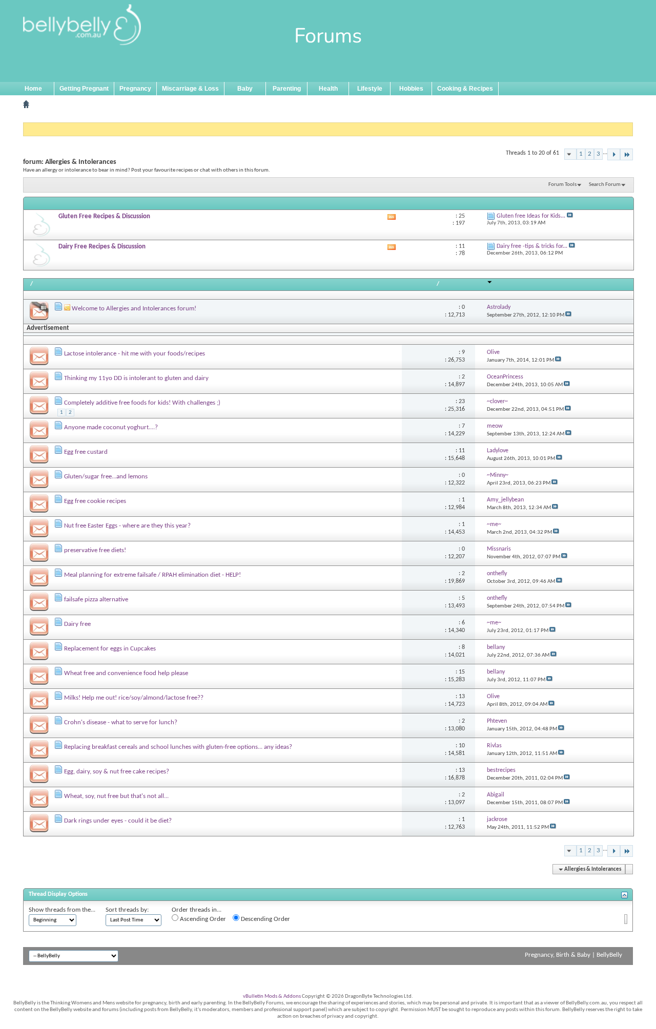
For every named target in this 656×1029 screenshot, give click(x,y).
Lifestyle (369, 88)
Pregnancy (135, 88)
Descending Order (264, 919)
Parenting (287, 88)
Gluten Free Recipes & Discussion (104, 216)
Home (33, 88)
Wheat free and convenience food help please (126, 673)
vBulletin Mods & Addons (272, 996)
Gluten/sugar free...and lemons (106, 476)
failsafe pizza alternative (96, 599)
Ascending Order (202, 919)
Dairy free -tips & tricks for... (532, 246)
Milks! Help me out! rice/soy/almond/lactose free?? (133, 698)
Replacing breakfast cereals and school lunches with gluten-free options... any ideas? (178, 747)
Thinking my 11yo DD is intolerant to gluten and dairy (136, 378)
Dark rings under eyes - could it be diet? (118, 820)
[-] (614, 154)
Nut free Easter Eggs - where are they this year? (127, 525)
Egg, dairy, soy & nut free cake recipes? (116, 771)
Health (328, 88)
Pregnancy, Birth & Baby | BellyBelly (573, 955)
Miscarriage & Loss (190, 88)
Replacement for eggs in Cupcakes (110, 648)
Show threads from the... (62, 910)
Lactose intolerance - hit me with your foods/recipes (134, 353)
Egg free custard (86, 452)
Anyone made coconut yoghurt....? (111, 427)
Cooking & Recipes (465, 88)
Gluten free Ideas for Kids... (531, 216)
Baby (245, 88)
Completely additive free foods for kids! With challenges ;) (142, 403)
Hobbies (411, 88)
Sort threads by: (127, 910)
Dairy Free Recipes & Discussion (102, 246)
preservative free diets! (95, 550)
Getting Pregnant (84, 88)
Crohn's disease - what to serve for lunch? (120, 722)
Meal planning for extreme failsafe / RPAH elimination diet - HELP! (152, 575)
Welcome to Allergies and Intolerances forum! (134, 308)
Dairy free (77, 624)
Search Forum (605, 184)
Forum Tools (562, 184)
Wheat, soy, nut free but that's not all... (116, 796)
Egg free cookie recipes (95, 501)
